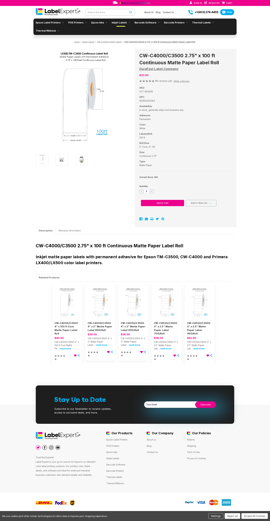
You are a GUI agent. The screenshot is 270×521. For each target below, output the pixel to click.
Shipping (191, 446)
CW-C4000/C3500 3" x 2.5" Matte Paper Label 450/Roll (198, 328)
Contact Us (168, 12)
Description (46, 230)
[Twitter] (157, 219)
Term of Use (193, 452)
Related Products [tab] (49, 277)
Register (214, 3)
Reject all (232, 516)
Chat (229, 12)
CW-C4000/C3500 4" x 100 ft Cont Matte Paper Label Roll (66, 328)
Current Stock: (148, 177)
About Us (149, 12)
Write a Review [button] (181, 81)
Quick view (66, 300)
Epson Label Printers (48, 22)
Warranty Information (69, 230)
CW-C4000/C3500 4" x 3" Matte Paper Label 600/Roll (133, 327)
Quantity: (143, 186)
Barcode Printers (174, 22)
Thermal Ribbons (46, 30)
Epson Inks (97, 22)
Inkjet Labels (119, 22)
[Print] (151, 219)
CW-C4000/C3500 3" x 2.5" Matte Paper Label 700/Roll (165, 328)
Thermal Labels (201, 22)
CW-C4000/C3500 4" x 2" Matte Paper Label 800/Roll (100, 327)
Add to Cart (100, 306)
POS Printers (76, 22)
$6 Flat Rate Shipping (135, 3)
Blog (158, 12)
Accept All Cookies (254, 516)
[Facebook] (140, 219)
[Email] (146, 219)
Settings (216, 516)
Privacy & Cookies (196, 458)
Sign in (198, 3)
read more (65, 348)
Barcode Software (145, 22)
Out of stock (67, 306)
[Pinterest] (162, 219)
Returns (191, 439)
